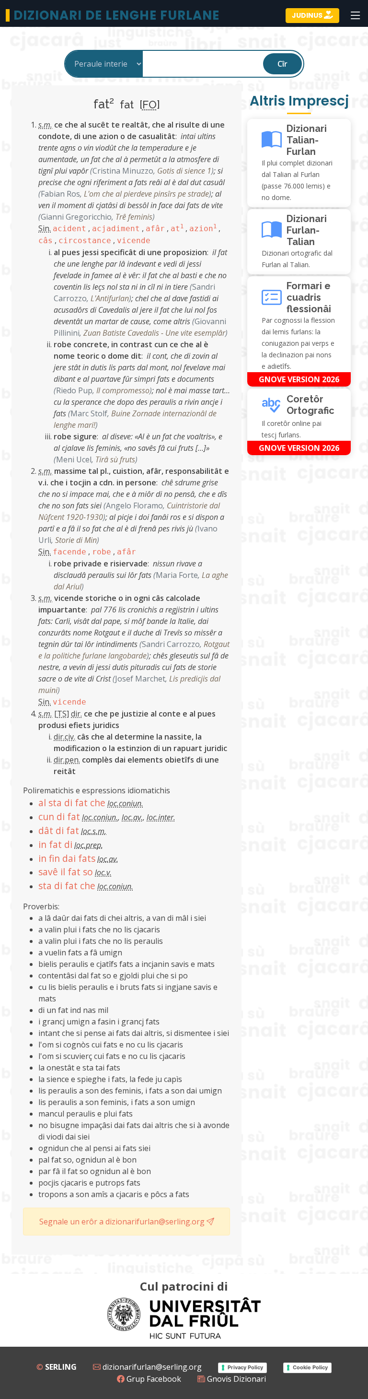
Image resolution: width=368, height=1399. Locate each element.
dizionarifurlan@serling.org (151, 1367)
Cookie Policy (310, 1367)
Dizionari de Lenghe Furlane (116, 15)
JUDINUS (308, 15)
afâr (155, 228)
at (177, 228)
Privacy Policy (245, 1367)
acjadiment (116, 228)
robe (101, 551)
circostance (84, 240)
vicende (133, 240)
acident (69, 228)
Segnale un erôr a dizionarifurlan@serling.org (123, 1221)
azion (203, 228)
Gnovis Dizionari (235, 1379)
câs (45, 240)
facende (69, 551)
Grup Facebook (153, 1379)
